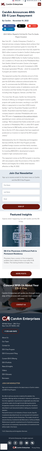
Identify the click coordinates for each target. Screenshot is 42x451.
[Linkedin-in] (10, 443)
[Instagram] (21, 443)
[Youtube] (27, 443)
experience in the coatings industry (26, 116)
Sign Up (21, 206)
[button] (39, 4)
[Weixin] (32, 443)
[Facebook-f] (15, 443)
